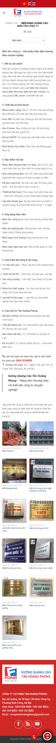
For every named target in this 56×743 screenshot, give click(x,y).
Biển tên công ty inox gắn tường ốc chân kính (40, 489)
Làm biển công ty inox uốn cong (13, 529)
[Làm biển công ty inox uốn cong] (14, 511)
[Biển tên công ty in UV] (41, 511)
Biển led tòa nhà (36, 451)
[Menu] (4, 12)
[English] (32, 4)
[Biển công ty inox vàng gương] (14, 588)
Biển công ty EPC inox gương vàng (11, 646)
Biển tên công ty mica (11, 568)
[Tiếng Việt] (24, 4)
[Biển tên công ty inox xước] (41, 550)
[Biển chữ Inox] (14, 433)
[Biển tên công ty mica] (14, 550)
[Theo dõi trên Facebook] (18, 724)
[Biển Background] (14, 471)
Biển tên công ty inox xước (41, 568)
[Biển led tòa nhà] (41, 433)
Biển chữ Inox (8, 451)
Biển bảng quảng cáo (34, 23)
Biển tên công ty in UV (39, 528)
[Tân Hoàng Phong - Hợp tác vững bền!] (28, 12)
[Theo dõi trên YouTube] (37, 724)
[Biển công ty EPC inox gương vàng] (14, 628)
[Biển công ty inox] (41, 588)
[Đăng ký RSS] (28, 724)
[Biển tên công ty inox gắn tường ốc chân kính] (41, 471)
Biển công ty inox (36, 605)
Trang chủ (11, 23)
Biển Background (9, 488)
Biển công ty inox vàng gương (12, 606)
